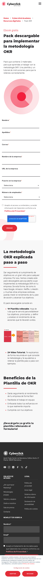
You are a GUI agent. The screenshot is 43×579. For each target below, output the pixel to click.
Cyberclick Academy (21, 18)
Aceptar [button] (13, 573)
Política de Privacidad (15, 211)
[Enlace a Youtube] (5, 467)
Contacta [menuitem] (7, 512)
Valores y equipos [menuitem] (10, 499)
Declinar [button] (30, 573)
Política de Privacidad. (16, 552)
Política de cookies (31, 509)
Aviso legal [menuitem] (28, 490)
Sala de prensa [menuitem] (9, 508)
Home (6, 18)
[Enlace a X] (22, 467)
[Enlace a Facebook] (17, 467)
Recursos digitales (12, 21)
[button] (40, 4)
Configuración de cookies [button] (22, 568)
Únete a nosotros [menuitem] (10, 503)
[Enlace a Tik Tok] (26, 467)
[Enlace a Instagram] (9, 467)
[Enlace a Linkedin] (13, 467)
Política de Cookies (28, 563)
